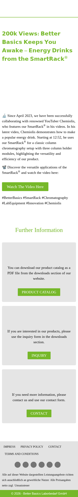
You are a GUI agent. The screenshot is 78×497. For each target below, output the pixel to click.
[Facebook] (26, 465)
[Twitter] (50, 465)
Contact (54, 446)
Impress (9, 446)
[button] (72, 8)
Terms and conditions (22, 453)
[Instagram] (58, 465)
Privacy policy (32, 446)
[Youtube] (34, 465)
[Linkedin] (18, 465)
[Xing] (42, 465)
